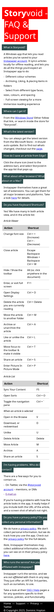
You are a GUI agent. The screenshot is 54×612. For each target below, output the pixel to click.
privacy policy (28, 528)
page (39, 148)
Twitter (8, 607)
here (14, 197)
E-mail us (11, 494)
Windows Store (24, 117)
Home (7, 603)
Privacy (34, 603)
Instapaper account (15, 61)
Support (20, 603)
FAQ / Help (33, 590)
